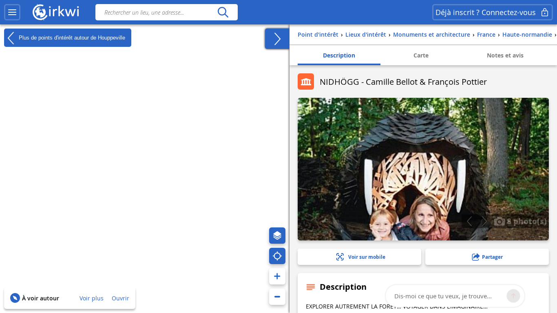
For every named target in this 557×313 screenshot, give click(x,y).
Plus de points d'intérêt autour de (71, 37)
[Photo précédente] (469, 221)
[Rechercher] (223, 12)
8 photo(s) (526, 221)
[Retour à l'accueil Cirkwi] (56, 12)
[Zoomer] (277, 276)
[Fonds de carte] (277, 235)
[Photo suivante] (484, 221)
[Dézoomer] (277, 297)
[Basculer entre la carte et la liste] (277, 39)
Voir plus (92, 298)
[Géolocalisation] (277, 256)
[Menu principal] (12, 12)
